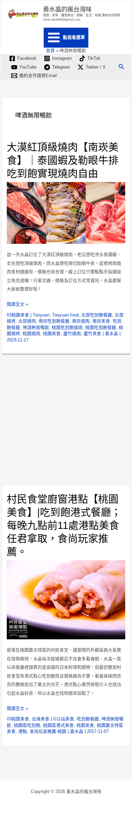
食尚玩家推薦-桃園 (48, 731)
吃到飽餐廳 (88, 718)
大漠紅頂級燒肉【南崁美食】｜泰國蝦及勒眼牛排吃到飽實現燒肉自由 (62, 160)
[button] (121, 66)
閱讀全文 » (17, 305)
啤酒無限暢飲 (36, 327)
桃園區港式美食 (58, 725)
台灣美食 (40, 718)
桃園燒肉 (31, 333)
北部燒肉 (27, 321)
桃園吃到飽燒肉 (67, 327)
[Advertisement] (66, 420)
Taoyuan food (65, 314)
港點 (22, 731)
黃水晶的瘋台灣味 (67, 9)
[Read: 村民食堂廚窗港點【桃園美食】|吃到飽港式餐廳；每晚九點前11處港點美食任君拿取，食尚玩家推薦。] (66, 599)
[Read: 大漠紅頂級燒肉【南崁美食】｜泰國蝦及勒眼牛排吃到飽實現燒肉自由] (66, 212)
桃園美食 (52, 333)
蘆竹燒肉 (72, 333)
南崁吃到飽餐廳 (54, 321)
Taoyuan (41, 314)
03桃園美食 (18, 314)
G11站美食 (63, 718)
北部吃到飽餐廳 (96, 314)
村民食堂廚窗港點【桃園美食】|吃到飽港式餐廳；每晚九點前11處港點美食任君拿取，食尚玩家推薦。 (64, 525)
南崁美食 (101, 321)
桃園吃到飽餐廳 (100, 327)
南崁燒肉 (81, 321)
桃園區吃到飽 (27, 725)
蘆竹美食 (92, 333)
